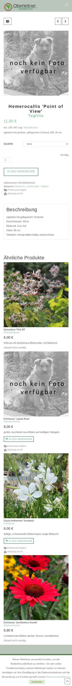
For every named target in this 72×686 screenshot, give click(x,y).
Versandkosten (30, 127)
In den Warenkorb (21, 171)
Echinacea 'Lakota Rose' (17, 420)
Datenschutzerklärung (58, 676)
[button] (66, 5)
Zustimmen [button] (36, 682)
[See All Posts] (7, 21)
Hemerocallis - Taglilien (38, 186)
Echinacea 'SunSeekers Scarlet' (20, 623)
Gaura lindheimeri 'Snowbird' (19, 522)
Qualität (8, 143)
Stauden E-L (20, 186)
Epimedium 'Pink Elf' (14, 331)
